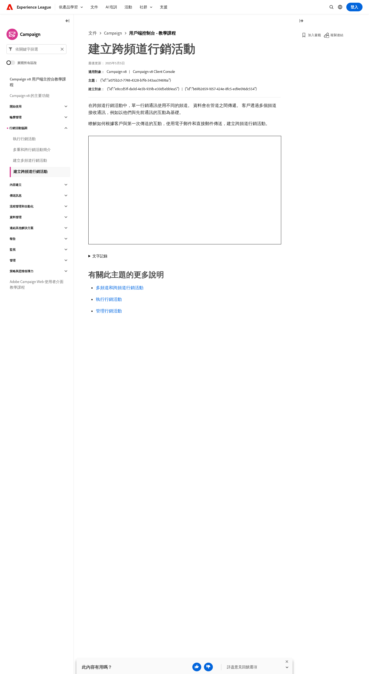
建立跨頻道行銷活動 (31, 171)
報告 (13, 239)
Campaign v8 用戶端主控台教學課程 (38, 82)
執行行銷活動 (109, 299)
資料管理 (16, 217)
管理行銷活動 (109, 311)
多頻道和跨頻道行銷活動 (119, 287)
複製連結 (336, 35)
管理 (13, 260)
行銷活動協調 (18, 128)
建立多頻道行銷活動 (30, 160)
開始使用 (16, 106)
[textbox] (36, 49)
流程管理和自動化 (21, 206)
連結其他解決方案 (21, 228)
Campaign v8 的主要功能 (29, 95)
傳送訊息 (16, 195)
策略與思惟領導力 (21, 271)
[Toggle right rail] (301, 21)
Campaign (113, 33)
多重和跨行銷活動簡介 (32, 149)
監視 (13, 249)
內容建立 (16, 185)
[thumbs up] (196, 667)
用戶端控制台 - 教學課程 (152, 33)
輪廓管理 (16, 117)
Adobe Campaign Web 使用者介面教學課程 (36, 284)
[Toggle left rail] (67, 21)
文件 (92, 33)
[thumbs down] (208, 667)
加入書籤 (314, 35)
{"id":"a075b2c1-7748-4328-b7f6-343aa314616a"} (135, 80)
